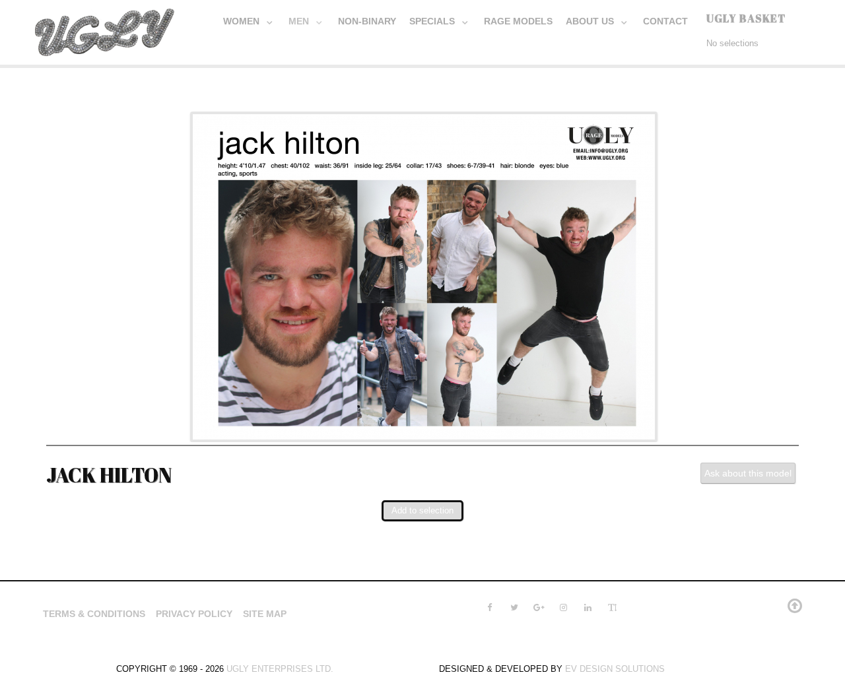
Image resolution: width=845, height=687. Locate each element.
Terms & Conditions (94, 613)
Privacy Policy (194, 613)
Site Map (265, 613)
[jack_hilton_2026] (424, 275)
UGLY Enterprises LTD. (279, 669)
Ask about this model (748, 473)
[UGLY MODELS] (105, 29)
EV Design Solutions (615, 669)
